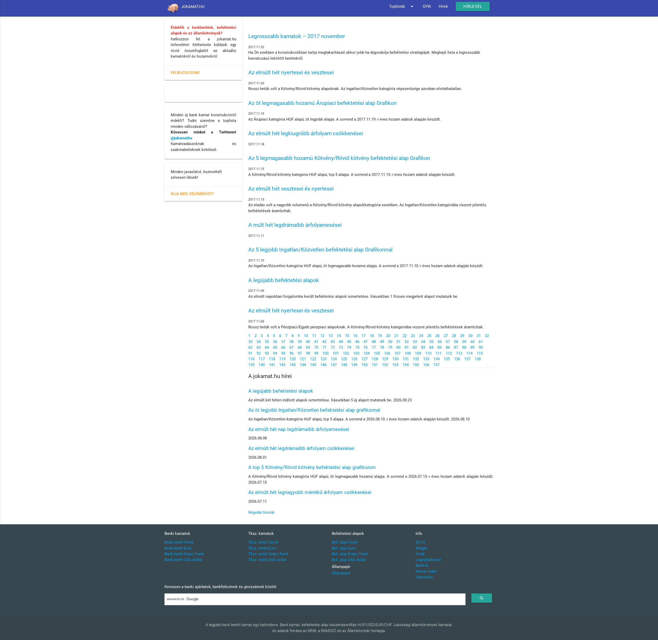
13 (330, 335)
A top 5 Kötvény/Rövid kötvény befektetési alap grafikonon (312, 467)
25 (429, 335)
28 (454, 335)
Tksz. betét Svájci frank (268, 554)
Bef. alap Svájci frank (350, 554)
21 (396, 335)
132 (416, 359)
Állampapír (341, 573)
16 (355, 335)
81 (407, 347)
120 (292, 359)
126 (354, 359)
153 (395, 365)
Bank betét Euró (178, 548)
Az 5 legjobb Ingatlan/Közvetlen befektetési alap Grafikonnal (320, 250)
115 (480, 353)
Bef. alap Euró (344, 548)
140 (262, 365)
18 (372, 335)
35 (267, 341)
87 (456, 347)
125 (344, 359)
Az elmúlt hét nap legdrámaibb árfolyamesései (298, 429)
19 (380, 335)
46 (357, 341)
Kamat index (426, 571)
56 (439, 341)
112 (449, 353)
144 (303, 365)
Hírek (443, 6)
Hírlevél (472, 6)
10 (306, 335)
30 (470, 335)
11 (314, 335)
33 (250, 341)
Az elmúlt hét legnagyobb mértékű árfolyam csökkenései (309, 492)
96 (291, 353)
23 (413, 335)
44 (341, 341)
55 (431, 341)
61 (481, 341)
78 (382, 347)
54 (423, 341)
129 (385, 359)
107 (397, 353)
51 (398, 341)
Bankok (422, 565)
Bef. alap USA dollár (349, 559)
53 (415, 341)
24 (421, 335)
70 (316, 347)
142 (282, 365)
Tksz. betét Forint (263, 542)
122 (313, 359)
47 (365, 341)
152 (385, 365)
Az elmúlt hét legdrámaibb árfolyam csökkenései (301, 448)
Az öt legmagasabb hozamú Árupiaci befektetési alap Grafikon (322, 103)
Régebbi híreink (261, 512)
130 (395, 359)
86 (448, 347)
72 (333, 347)
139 (251, 365)
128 (375, 359)
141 (272, 365)
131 (406, 359)
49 (382, 341)
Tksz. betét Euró (262, 548)
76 (365, 347)
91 (250, 353)
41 (316, 341)
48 (374, 341)
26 (437, 335)
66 (283, 347)
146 (323, 365)
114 (469, 353)
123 (323, 359)
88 (464, 347)
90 (481, 347)
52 (407, 341)
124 (334, 359)
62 (250, 347)
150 (364, 365)
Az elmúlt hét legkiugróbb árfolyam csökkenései (305, 133)
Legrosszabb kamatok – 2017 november (296, 36)
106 (387, 353)
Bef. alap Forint (345, 542)
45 (349, 341)
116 (251, 359)
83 (423, 347)
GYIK (427, 6)
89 (472, 347)
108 (408, 353)
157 (436, 365)
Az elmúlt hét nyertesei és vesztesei (291, 72)
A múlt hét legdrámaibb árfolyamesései (295, 225)
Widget (421, 548)
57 (448, 341)
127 (364, 359)
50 (390, 341)
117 (262, 359)
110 (428, 353)
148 (344, 365)
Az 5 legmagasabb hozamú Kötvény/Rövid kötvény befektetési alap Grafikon (339, 158)
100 (325, 353)
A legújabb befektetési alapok (283, 280)
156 (426, 365)
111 (438, 353)
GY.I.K (420, 542)
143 (292, 365)
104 (366, 353)
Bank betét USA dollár (183, 559)
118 (272, 359)
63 (259, 347)
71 (324, 347)
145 (313, 365)
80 (398, 347)
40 (308, 341)
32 (487, 335)
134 (436, 359)
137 (467, 359)
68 (300, 347)
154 (406, 365)
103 (356, 353)
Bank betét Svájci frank (184, 554)
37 (283, 341)
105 (377, 353)
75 (357, 347)
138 (477, 359)
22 (405, 335)
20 (388, 335)
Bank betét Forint (179, 542)
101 (336, 353)
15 (347, 335)
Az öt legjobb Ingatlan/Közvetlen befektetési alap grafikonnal (314, 410)
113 (459, 353)
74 (349, 347)
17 (363, 335)
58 (456, 341)
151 (375, 365)
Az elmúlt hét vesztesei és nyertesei (291, 189)
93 (267, 353)
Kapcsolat (424, 577)
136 (457, 359)
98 (308, 353)
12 (322, 335)
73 (341, 347)
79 (390, 347)
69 (308, 347)
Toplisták (402, 6)
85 (439, 347)
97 (300, 353)
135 (447, 359)
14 (339, 335)
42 (324, 341)
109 (418, 353)
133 (426, 359)
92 (259, 353)
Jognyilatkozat (428, 559)
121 (303, 359)
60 (472, 341)
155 (416, 365)
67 (291, 347)
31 (479, 335)
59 (464, 341)
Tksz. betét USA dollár (267, 559)
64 (267, 347)
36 (275, 341)
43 (333, 341)
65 (275, 347)
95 (283, 353)
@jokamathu (181, 138)
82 (415, 347)
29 (462, 335)
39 (300, 341)
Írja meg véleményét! (192, 194)
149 (354, 365)
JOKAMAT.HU (193, 6)
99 (316, 353)
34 (259, 341)
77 (374, 347)
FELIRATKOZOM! (185, 72)
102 (346, 353)
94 (275, 353)
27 (446, 335)
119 (282, 359)
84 (431, 347)
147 (334, 365)
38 (291, 341)
